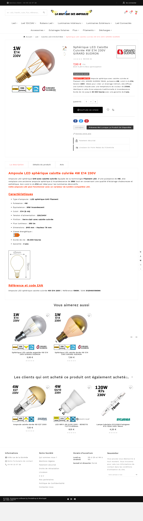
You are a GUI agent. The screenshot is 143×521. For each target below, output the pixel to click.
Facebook (75, 121)
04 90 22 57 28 (14, 464)
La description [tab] (17, 165)
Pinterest (86, 121)
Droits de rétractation (49, 469)
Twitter (81, 121)
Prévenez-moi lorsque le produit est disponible (110, 127)
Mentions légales (47, 461)
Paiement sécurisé (47, 465)
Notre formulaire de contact (20, 461)
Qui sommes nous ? (48, 457)
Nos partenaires (46, 480)
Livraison (43, 472)
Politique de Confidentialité (51, 483)
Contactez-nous (46, 487)
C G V (41, 476)
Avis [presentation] (62, 165)
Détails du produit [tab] (42, 165)
